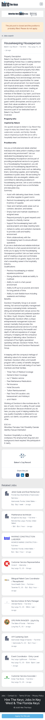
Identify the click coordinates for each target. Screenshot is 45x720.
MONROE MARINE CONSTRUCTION (23, 542)
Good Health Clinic (18, 584)
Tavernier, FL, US (17, 587)
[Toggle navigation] (41, 4)
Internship (22, 565)
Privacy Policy (38, 696)
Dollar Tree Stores (17, 679)
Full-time (23, 47)
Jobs (3, 696)
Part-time (14, 498)
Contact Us (12, 696)
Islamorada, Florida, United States (23, 501)
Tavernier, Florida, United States (22, 549)
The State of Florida (18, 623)
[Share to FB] (18, 475)
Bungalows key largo (18, 518)
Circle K (14, 565)
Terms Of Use (24, 696)
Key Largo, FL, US (34, 47)
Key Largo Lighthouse (19, 659)
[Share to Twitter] (27, 475)
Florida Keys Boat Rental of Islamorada (25, 495)
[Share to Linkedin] (22, 475)
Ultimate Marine (16, 604)
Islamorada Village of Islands (21, 640)
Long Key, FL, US (17, 627)
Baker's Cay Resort (10, 47)
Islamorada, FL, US (19, 643)
